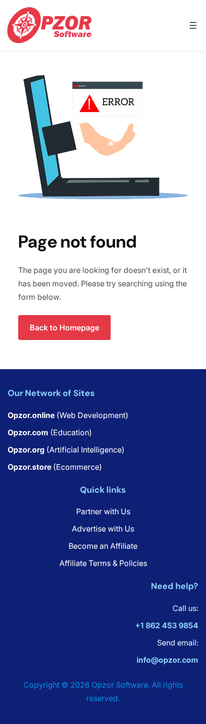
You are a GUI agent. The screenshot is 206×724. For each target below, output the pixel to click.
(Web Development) (68, 415)
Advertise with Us (103, 528)
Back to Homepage (64, 327)
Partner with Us (103, 511)
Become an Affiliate (103, 546)
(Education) (50, 432)
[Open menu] (193, 25)
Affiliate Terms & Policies (103, 563)
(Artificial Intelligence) (66, 449)
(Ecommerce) (55, 467)
